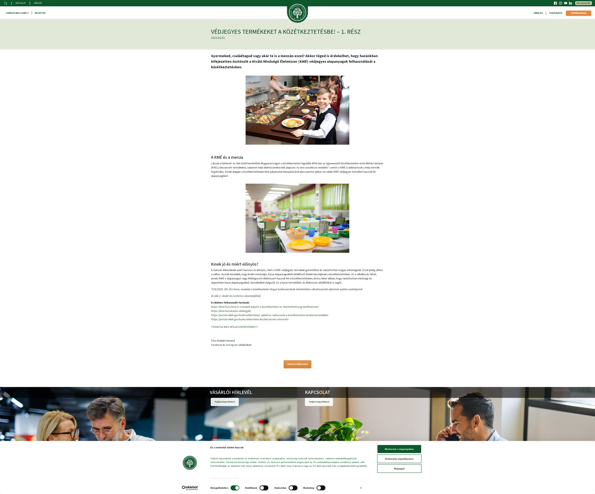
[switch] (264, 487)
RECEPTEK (40, 13)
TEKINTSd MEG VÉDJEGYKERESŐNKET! (234, 327)
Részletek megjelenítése (344, 488)
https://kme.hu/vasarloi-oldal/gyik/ (231, 311)
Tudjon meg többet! (224, 401)
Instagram (232, 345)
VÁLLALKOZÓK (583, 3)
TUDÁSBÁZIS (555, 13)
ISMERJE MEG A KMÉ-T (17, 13)
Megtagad (399, 468)
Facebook (216, 345)
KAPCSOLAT (21, 3)
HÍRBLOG (538, 13)
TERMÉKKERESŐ (578, 13)
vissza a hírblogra (297, 364)
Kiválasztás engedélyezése (399, 459)
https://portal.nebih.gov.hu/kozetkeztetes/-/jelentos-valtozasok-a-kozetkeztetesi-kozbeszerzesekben (269, 315)
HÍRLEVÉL (38, 3)
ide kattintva (236, 296)
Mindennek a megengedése (399, 449)
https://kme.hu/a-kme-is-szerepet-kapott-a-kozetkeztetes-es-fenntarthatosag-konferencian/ (265, 307)
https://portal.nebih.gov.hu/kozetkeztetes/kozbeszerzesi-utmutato (250, 319)
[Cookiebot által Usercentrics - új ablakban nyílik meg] (189, 488)
